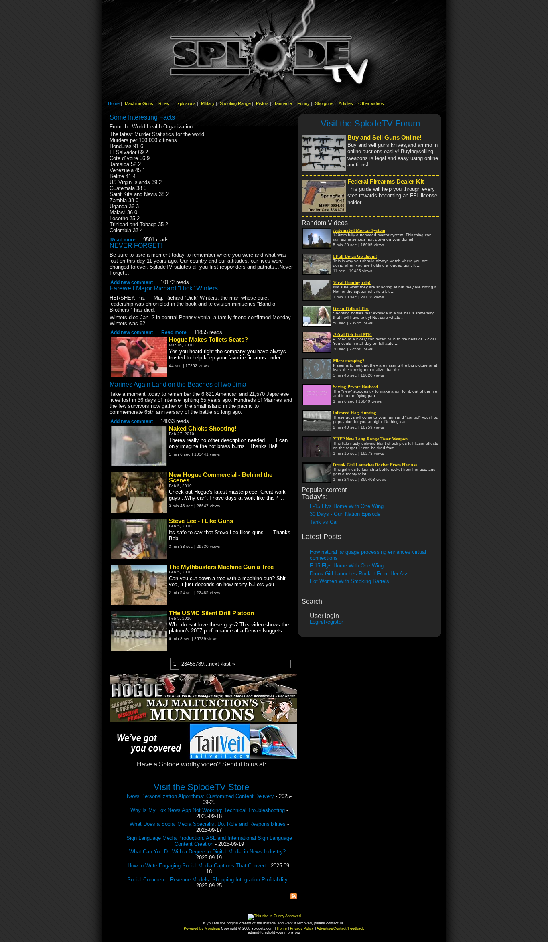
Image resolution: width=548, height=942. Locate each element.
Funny (303, 103)
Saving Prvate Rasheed (355, 386)
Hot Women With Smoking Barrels (349, 581)
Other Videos (371, 103)
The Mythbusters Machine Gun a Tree (221, 567)
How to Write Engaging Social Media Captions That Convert (197, 866)
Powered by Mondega (202, 928)
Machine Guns (139, 103)
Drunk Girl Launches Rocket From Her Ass (375, 464)
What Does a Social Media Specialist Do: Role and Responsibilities (208, 824)
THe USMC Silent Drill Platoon (211, 613)
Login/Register (326, 622)
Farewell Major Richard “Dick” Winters (164, 288)
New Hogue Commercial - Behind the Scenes (220, 478)
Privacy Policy (302, 928)
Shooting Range (235, 103)
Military (208, 103)
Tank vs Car (324, 522)
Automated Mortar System (359, 230)
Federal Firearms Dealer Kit (385, 181)
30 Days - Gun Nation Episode (345, 514)
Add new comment (131, 282)
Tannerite (283, 103)
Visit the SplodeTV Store (201, 787)
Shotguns (324, 103)
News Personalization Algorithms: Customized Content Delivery (200, 796)
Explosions (185, 103)
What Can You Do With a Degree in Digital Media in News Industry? (207, 852)
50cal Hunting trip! (352, 282)
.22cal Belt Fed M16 (352, 334)
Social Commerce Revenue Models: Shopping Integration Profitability (207, 880)
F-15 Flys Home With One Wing (347, 506)
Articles (346, 103)
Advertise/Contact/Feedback (340, 928)
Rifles (163, 103)
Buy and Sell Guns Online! (384, 137)
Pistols (262, 103)
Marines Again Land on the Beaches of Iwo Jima (178, 384)
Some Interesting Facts (142, 117)
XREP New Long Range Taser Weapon (370, 438)
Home (114, 103)
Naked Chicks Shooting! (203, 428)
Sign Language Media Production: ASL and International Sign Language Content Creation (209, 841)
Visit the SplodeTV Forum (370, 123)
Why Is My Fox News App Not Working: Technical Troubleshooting (207, 810)
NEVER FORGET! (136, 245)
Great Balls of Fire (351, 308)
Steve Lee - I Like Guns (201, 521)
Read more (123, 239)
